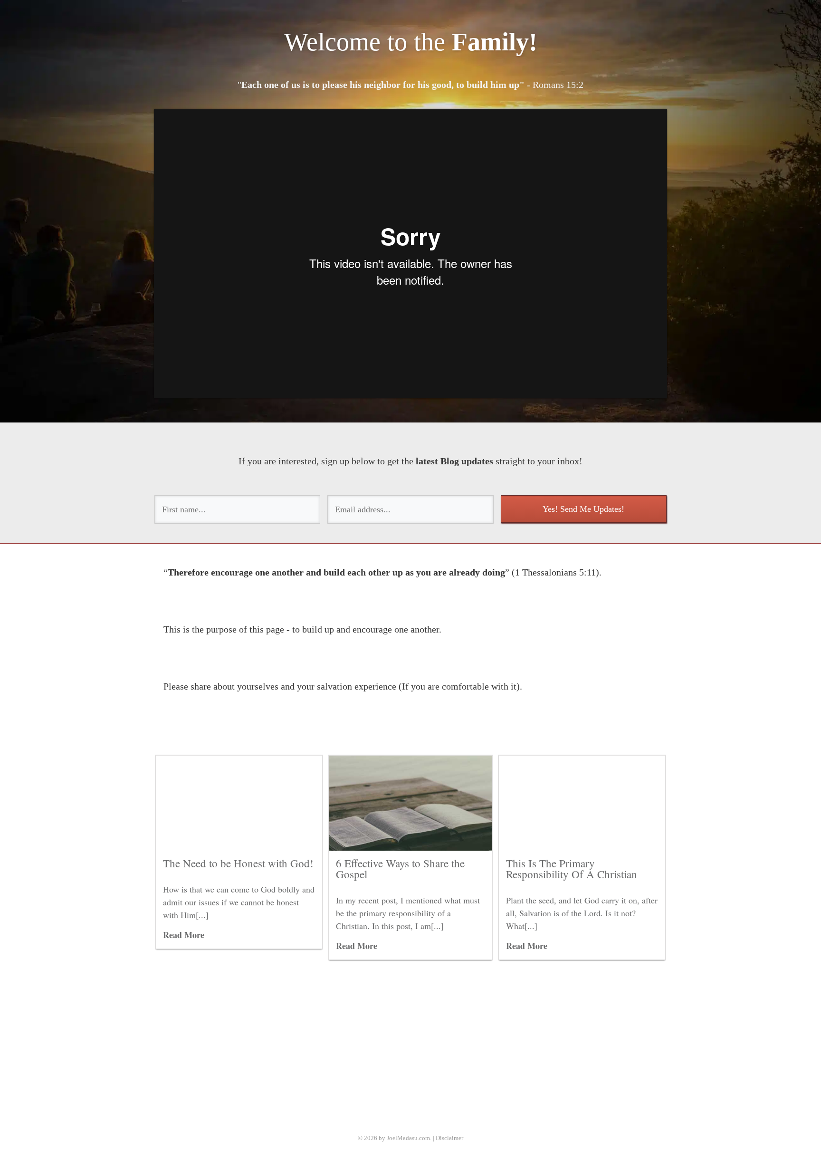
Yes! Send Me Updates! (583, 509)
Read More (183, 935)
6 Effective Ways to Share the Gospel (400, 868)
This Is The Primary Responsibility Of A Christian (571, 868)
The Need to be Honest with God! (238, 863)
